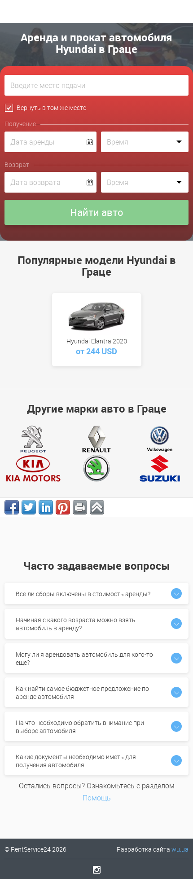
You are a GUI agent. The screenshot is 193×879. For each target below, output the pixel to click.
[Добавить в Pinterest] (63, 507)
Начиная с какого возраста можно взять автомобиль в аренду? (76, 623)
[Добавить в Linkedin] (46, 507)
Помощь (97, 798)
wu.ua (180, 849)
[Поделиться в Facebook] (11, 507)
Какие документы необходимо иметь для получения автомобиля (76, 760)
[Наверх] (97, 507)
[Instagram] (97, 870)
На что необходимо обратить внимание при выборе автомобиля (80, 726)
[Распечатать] (80, 507)
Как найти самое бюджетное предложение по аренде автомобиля (82, 692)
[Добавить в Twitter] (29, 507)
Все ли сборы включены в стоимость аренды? (83, 593)
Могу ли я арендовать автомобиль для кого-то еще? (84, 658)
